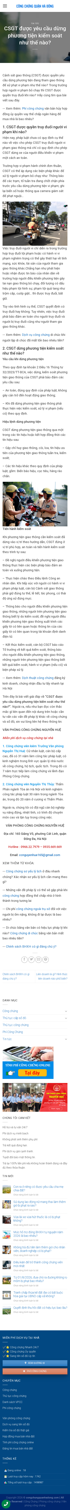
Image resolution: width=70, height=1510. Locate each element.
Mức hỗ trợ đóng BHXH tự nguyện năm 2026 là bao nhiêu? (38, 1233)
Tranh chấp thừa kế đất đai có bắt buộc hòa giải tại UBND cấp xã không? (38, 1294)
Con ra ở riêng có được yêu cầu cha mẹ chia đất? (38, 1188)
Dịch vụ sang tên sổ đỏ (16, 1424)
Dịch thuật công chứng (38, 678)
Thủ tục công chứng (16, 1025)
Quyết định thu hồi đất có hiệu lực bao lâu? (40, 1307)
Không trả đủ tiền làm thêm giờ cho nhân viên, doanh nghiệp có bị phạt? (39, 1249)
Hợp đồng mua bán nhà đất (18, 1436)
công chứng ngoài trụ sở (33, 909)
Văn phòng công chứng (16, 1418)
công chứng (11, 895)
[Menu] (5, 6)
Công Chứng (31, 1501)
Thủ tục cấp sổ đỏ (14, 1018)
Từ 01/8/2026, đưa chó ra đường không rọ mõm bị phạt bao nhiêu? (40, 1279)
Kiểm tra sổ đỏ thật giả (16, 1430)
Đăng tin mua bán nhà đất (18, 1448)
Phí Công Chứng (13, 1032)
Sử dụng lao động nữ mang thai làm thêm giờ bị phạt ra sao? (39, 1203)
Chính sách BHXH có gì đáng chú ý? (31, 946)
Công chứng (10, 1011)
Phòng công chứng (49, 1501)
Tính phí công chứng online (18, 1442)
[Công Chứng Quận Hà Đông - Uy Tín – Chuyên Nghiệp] (35, 6)
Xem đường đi (36, 1363)
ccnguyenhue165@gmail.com (39, 855)
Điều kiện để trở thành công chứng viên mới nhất (38, 1264)
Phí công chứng (33, 108)
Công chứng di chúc (24, 933)
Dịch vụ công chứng (36, 335)
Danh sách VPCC (12, 1402)
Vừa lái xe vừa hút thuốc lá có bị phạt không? (36, 1218)
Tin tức (35, 23)
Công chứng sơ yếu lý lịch (24, 871)
